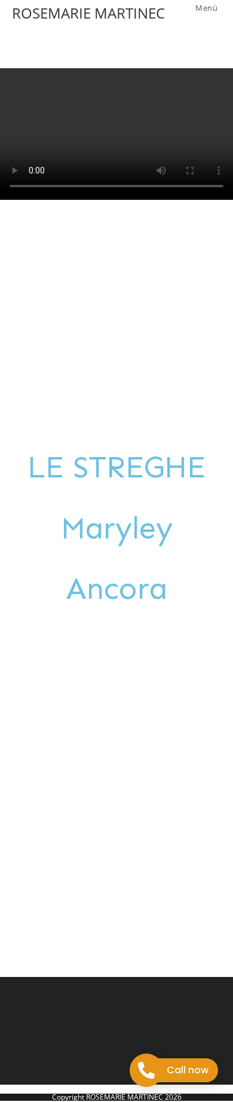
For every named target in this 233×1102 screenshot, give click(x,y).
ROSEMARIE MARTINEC (88, 13)
